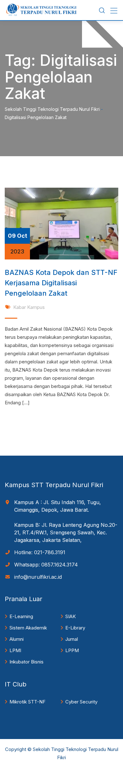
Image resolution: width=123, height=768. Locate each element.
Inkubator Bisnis (26, 662)
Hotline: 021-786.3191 (39, 552)
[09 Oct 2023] (61, 223)
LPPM (72, 650)
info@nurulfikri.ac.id (38, 577)
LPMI (15, 650)
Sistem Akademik (28, 628)
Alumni (16, 639)
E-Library (75, 628)
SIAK (70, 616)
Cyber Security (81, 702)
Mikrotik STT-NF (27, 702)
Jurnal (71, 639)
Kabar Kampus (29, 307)
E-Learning (21, 616)
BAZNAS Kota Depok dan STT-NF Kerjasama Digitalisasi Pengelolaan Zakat (61, 282)
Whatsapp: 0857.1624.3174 (46, 564)
